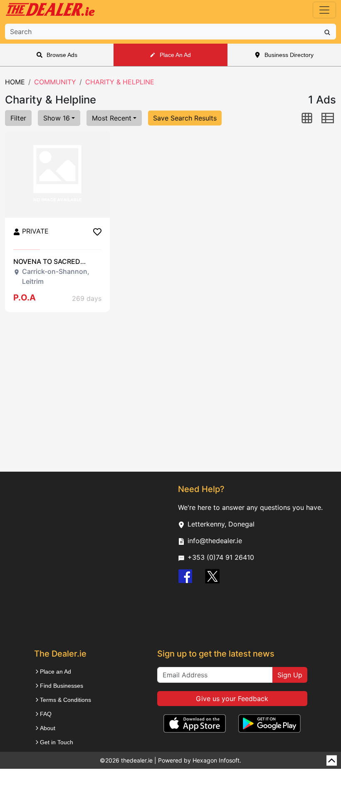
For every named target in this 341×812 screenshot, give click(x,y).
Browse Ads (62, 55)
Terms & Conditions (65, 699)
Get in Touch (56, 742)
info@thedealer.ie (215, 540)
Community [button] (55, 82)
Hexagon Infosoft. (217, 760)
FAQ (46, 714)
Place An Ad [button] (175, 55)
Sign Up (289, 675)
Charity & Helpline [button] (119, 82)
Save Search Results (185, 118)
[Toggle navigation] (324, 10)
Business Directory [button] (289, 55)
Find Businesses (61, 685)
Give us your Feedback (232, 698)
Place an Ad (55, 671)
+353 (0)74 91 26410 (221, 557)
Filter (18, 118)
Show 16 (56, 118)
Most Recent (111, 118)
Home (15, 82)
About (47, 728)
